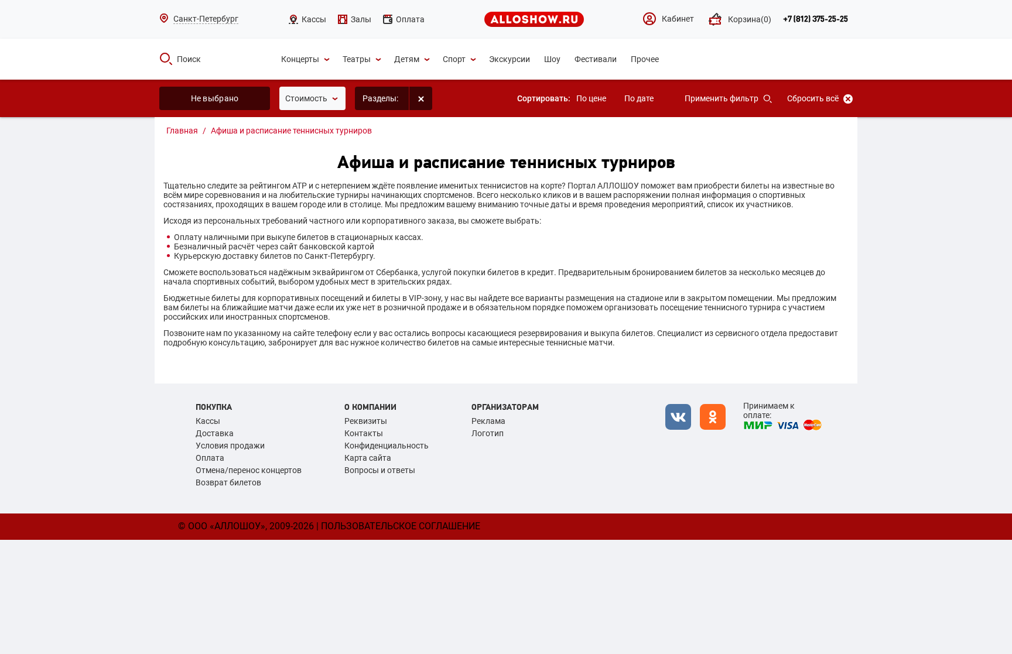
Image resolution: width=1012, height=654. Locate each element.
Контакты (363, 433)
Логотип (487, 433)
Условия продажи (230, 445)
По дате (639, 98)
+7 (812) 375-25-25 (815, 19)
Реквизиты (365, 421)
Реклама (488, 421)
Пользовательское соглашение (400, 526)
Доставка (215, 433)
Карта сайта (367, 458)
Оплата (210, 458)
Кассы (208, 421)
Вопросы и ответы (379, 470)
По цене (591, 98)
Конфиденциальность (386, 445)
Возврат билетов (228, 482)
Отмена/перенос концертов (249, 470)
